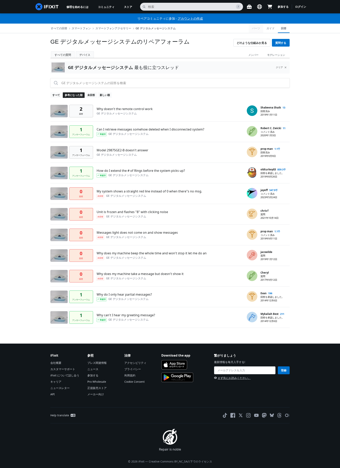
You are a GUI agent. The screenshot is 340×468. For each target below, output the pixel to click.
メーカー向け (95, 394)
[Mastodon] (264, 415)
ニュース (92, 369)
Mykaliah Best (270, 314)
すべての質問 (63, 55)
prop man (267, 149)
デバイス (84, 55)
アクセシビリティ (135, 363)
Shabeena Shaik (271, 107)
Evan (264, 293)
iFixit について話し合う (64, 375)
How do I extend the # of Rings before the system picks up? (141, 170)
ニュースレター (60, 388)
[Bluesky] (272, 415)
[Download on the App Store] (174, 365)
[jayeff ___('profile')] (252, 193)
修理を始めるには (78, 7)
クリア (279, 67)
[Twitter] (240, 415)
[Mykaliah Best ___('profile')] (252, 317)
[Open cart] (270, 7)
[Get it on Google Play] (177, 377)
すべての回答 (59, 28)
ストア (128, 7)
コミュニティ (106, 7)
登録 (283, 370)
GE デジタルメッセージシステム (156, 28)
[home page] (47, 6)
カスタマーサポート (62, 369)
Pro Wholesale (96, 381)
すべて (56, 95)
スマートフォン (81, 28)
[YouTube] (256, 415)
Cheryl (265, 272)
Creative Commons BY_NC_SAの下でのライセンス (180, 461)
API (52, 394)
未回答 (91, 95)
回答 (283, 28)
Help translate (59, 415)
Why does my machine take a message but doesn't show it (140, 274)
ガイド (270, 28)
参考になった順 (74, 95)
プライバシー (132, 369)
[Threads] (279, 415)
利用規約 (129, 375)
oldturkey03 (268, 169)
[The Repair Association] (287, 415)
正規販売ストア (97, 388)
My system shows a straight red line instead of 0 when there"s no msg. (149, 191)
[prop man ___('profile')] (252, 152)
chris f (264, 210)
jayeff (264, 190)
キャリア (55, 381)
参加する (283, 6)
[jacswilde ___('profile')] (252, 255)
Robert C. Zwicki (271, 128)
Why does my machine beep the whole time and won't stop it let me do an (152, 253)
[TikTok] (225, 415)
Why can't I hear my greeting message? (126, 315)
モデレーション (276, 55)
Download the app (175, 355)
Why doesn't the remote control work (125, 109)
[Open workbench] (249, 7)
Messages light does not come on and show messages (137, 232)
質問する (280, 43)
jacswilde (266, 252)
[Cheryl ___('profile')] (252, 275)
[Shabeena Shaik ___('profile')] (252, 110)
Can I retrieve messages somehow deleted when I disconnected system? (150, 129)
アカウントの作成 (190, 18)
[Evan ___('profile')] (252, 296)
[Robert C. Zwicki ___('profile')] (252, 131)
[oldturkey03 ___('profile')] (252, 172)
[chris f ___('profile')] (252, 214)
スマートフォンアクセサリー (113, 28)
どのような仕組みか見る (252, 43)
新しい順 (105, 95)
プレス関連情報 (97, 363)
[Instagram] (248, 415)
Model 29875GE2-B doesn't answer (122, 150)
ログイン (300, 6)
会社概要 (55, 363)
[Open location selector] (259, 7)
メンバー (253, 55)
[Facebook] (232, 415)
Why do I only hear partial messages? (124, 294)
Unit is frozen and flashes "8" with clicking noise (132, 212)
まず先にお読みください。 (234, 378)
